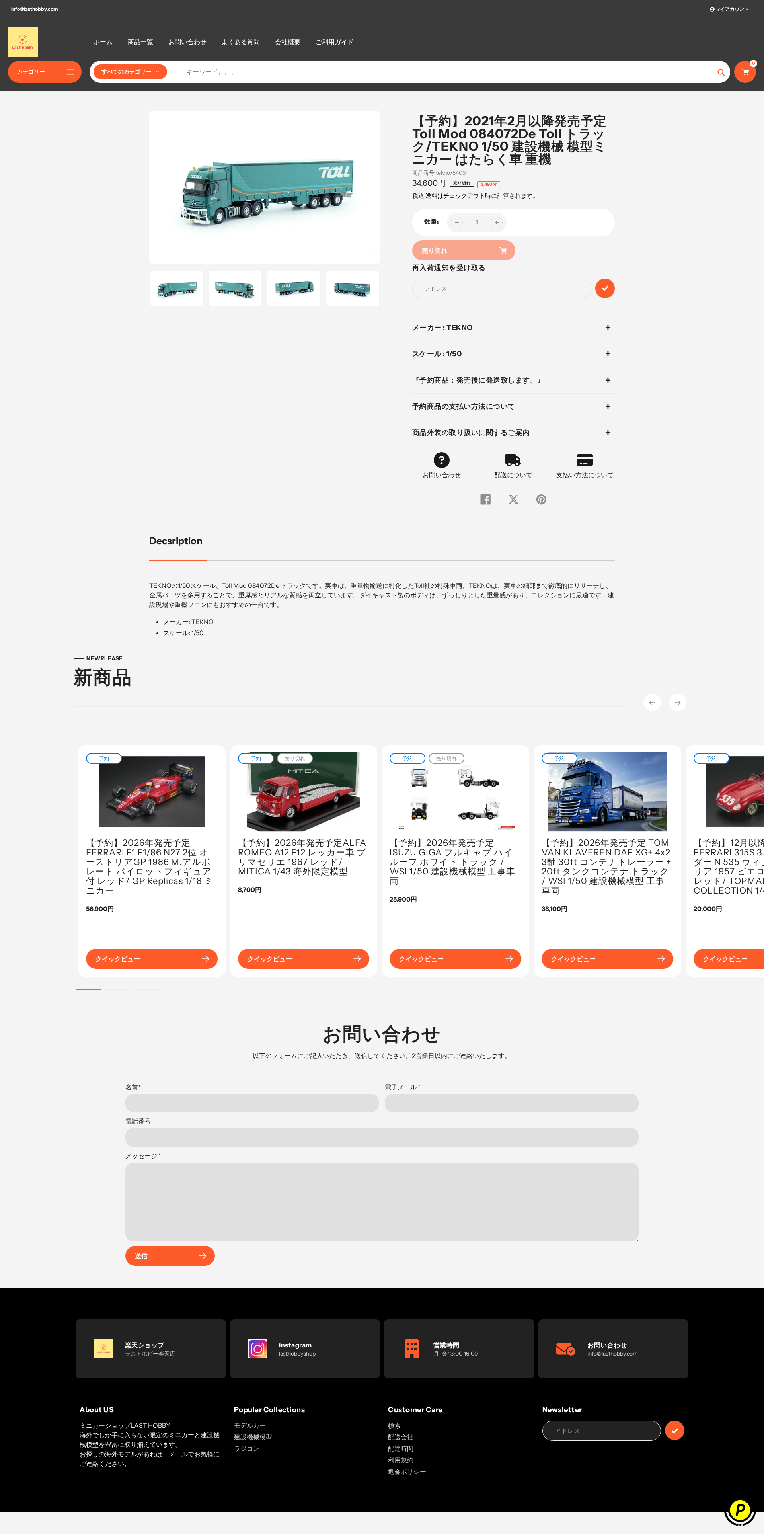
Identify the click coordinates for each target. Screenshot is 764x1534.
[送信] (674, 1430)
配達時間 (400, 1448)
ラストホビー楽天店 (150, 1353)
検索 (394, 1425)
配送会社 (400, 1437)
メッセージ (143, 1156)
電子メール (403, 1087)
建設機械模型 (253, 1437)
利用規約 (400, 1460)
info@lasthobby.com (34, 9)
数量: (431, 221)
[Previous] (652, 702)
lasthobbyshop (297, 1353)
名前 (133, 1087)
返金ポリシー (407, 1471)
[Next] (677, 702)
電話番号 (138, 1121)
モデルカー (250, 1425)
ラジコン (246, 1448)
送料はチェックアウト (455, 195)
